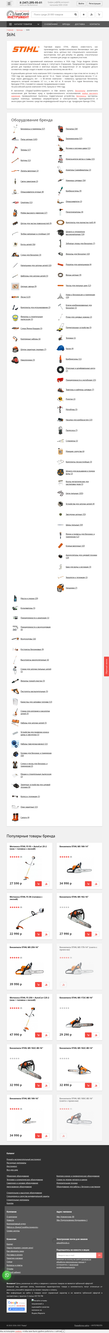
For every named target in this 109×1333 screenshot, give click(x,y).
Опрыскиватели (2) (74, 201)
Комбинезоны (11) (74, 359)
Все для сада (12, 1170)
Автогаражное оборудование (19, 1186)
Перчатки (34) (72, 129)
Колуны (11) (26, 160)
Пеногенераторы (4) (74, 212)
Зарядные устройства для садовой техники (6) (35, 786)
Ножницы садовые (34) (76, 180)
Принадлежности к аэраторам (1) (35, 618)
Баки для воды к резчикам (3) (78, 567)
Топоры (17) (26, 150)
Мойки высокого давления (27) (34, 213)
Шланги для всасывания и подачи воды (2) (80, 472)
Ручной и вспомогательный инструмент (24, 1159)
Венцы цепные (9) (73, 275)
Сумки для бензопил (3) (31, 255)
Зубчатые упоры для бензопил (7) (80, 243)
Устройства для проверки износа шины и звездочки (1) (35, 733)
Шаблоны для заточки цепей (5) (34, 276)
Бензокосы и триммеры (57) (33, 129)
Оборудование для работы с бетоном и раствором (78, 1186)
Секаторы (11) (27, 202)
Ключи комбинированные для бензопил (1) (79, 306)
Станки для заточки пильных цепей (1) (36, 670)
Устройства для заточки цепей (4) (80, 504)
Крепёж (10, 1203)
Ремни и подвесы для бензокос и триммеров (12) (80, 535)
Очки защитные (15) (29, 807)
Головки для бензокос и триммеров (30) (36, 754)
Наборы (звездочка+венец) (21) (34, 744)
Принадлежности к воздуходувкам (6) (36, 628)
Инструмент (12, 1166)
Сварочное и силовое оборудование (22, 1183)
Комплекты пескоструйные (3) (79, 462)
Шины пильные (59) (74, 525)
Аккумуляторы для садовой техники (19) (81, 556)
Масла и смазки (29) (29, 598)
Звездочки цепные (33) (76, 514)
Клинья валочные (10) (75, 546)
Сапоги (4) (25, 817)
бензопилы (80, 90)
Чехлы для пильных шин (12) (78, 285)
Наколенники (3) (28, 360)
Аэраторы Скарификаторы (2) (78, 170)
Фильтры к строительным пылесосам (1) (32, 318)
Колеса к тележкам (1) (30, 796)
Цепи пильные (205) (74, 493)
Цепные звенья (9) (29, 286)
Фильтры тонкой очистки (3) (33, 681)
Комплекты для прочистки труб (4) (81, 222)
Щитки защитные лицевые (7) (33, 349)
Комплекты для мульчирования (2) (35, 307)
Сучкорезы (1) (72, 441)
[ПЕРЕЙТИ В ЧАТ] (6, 1275)
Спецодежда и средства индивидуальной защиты (28, 1196)
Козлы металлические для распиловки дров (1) (77, 482)
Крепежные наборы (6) (31, 339)
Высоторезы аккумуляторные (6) (35, 660)
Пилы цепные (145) (29, 139)
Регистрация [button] (94, 3)
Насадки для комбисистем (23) (79, 420)
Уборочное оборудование (18, 1176)
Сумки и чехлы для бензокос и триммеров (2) (34, 765)
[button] (38, 883)
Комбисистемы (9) (73, 191)
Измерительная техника (66, 1183)
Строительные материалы (18, 1200)
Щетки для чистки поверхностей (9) (36, 223)
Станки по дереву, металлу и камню (71, 1179)
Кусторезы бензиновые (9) (32, 649)
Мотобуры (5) (71, 409)
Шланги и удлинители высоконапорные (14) (75, 233)
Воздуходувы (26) (28, 639)
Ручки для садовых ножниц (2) (79, 317)
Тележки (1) (71, 338)
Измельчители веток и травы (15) (80, 159)
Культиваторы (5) (28, 608)
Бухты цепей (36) (28, 244)
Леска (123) (25, 297)
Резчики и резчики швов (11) (78, 148)
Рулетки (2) (70, 399)
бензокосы (81, 96)
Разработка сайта (81, 1325)
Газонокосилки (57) (74, 138)
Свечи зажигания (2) (29, 181)
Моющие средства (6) (75, 451)
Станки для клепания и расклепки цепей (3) (35, 712)
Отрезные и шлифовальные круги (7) (80, 369)
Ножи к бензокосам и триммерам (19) (80, 296)
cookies (18, 1331)
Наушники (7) (71, 588)
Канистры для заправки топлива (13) (36, 702)
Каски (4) (70, 348)
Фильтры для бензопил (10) (78, 254)
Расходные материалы (16, 1163)
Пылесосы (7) (71, 430)
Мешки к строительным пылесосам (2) (36, 775)
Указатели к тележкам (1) (77, 577)
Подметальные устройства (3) (78, 327)
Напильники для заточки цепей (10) (36, 265)
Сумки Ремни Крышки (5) (31, 328)
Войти (81, 3)
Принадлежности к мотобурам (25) (81, 380)
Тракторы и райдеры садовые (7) (80, 389)
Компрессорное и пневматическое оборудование (78, 1176)
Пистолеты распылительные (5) (34, 691)
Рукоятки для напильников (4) (78, 264)
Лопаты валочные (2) (30, 171)
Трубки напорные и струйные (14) (35, 234)
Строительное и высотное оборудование (24, 1192)
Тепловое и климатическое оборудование (25, 1179)
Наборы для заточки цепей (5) (34, 723)
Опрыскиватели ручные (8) (32, 192)
